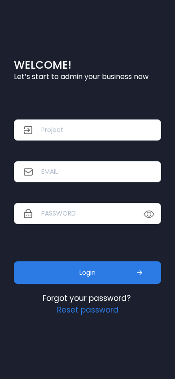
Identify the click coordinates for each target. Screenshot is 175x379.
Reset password (87, 309)
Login (87, 272)
